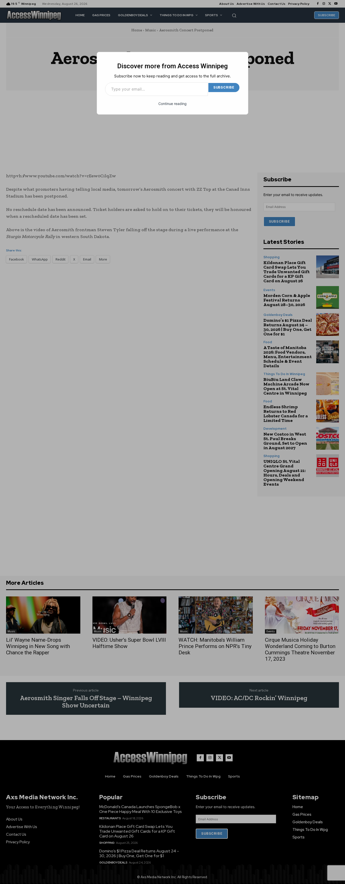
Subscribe (223, 87)
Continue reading (172, 103)
